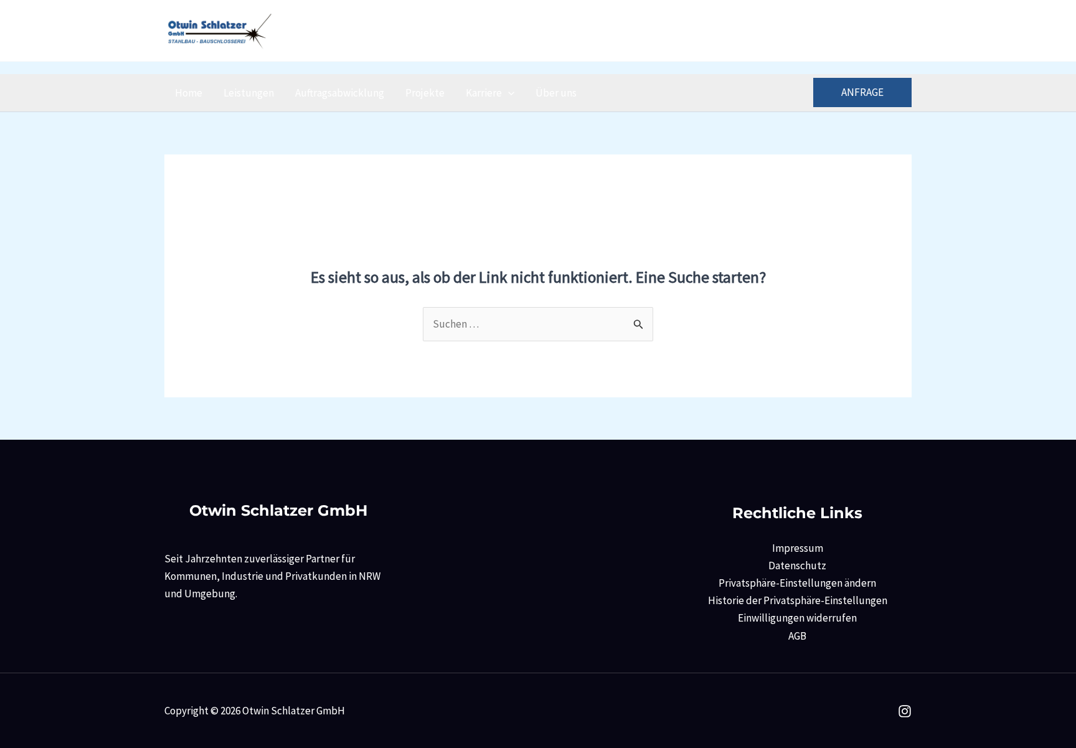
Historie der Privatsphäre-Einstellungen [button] (797, 600)
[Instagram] (904, 31)
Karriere (484, 93)
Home (188, 93)
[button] (508, 92)
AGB (797, 636)
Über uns (556, 93)
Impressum (797, 548)
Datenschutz (797, 565)
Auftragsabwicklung (339, 93)
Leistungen (249, 93)
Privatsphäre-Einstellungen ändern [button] (797, 583)
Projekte (425, 93)
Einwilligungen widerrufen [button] (797, 618)
